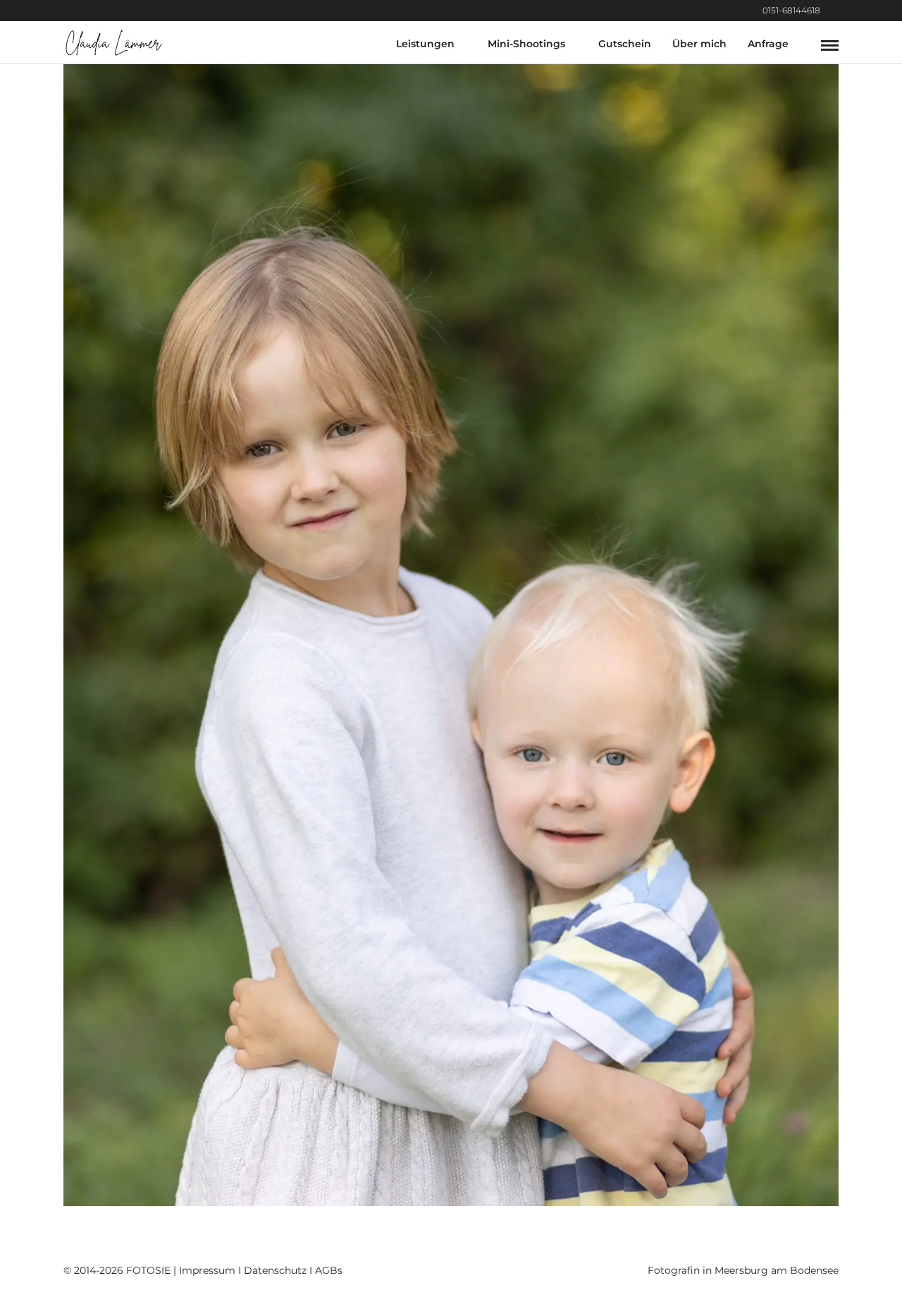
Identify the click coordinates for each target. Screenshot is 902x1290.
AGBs (328, 1270)
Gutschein (624, 43)
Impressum (207, 1270)
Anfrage (768, 43)
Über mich (699, 43)
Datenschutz (275, 1270)
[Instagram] (835, 10)
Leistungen (425, 43)
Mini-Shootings (526, 43)
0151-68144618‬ (791, 10)
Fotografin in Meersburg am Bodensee (743, 1270)
